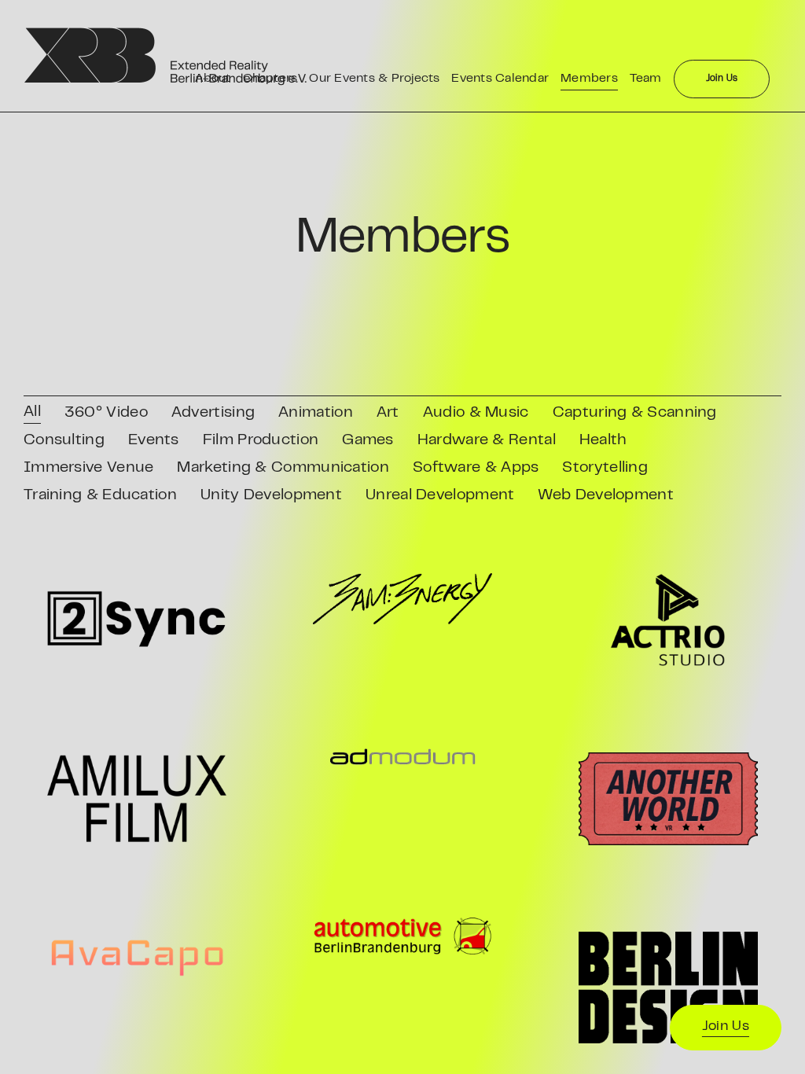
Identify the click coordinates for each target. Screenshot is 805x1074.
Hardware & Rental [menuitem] (486, 440)
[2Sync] (137, 620)
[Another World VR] (668, 799)
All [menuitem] (32, 412)
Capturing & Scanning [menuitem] (635, 413)
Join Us (725, 1027)
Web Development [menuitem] (606, 495)
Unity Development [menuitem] (271, 495)
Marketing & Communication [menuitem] (283, 468)
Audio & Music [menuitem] (476, 413)
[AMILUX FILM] (137, 799)
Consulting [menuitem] (64, 440)
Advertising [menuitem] (213, 413)
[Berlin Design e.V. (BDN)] (668, 987)
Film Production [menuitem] (261, 440)
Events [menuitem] (153, 440)
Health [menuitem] (603, 440)
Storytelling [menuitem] (605, 468)
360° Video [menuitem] (106, 413)
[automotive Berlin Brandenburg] (402, 936)
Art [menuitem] (388, 413)
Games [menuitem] (368, 440)
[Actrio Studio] (668, 620)
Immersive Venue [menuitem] (89, 468)
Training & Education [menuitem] (100, 495)
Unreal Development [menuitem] (440, 495)
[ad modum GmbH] (402, 757)
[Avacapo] (137, 956)
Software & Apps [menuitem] (476, 468)
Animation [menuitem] (315, 413)
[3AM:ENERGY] (402, 599)
